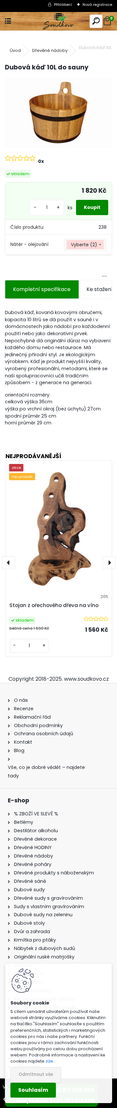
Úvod (15, 50)
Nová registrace (97, 4)
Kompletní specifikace (42, 289)
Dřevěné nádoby (50, 50)
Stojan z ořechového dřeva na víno (53, 605)
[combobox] (85, 244)
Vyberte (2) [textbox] (84, 244)
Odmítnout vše (36, 1074)
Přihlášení (63, 4)
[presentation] (8, 562)
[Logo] (58, 21)
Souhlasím (33, 1090)
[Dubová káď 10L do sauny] (58, 112)
